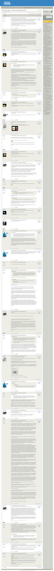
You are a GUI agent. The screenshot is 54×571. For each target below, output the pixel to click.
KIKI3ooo (4, 250)
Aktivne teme (46, 21)
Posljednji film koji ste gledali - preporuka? (48, 100)
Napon (4, 262)
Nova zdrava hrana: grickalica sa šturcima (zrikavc (48, 34)
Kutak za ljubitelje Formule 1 (48, 38)
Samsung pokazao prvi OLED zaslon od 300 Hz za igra (48, 32)
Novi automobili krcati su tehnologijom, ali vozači (48, 71)
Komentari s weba (10, 7)
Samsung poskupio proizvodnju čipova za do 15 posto (48, 62)
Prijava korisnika (47, 14)
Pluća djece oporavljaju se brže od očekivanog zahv (48, 58)
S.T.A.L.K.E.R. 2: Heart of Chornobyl (48, 90)
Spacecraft (4, 220)
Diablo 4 (46, 111)
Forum (6, 7)
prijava (31, 7)
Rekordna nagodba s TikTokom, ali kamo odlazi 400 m (48, 87)
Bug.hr (3, 7)
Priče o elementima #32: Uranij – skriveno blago (48, 88)
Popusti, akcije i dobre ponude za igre (48, 103)
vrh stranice (51, 569)
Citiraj (39, 32)
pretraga (51, 7)
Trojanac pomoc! (47, 66)
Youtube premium (47, 53)
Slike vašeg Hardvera (48, 76)
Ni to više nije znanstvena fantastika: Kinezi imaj (48, 85)
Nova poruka (39, 567)
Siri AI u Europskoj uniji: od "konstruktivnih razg (48, 104)
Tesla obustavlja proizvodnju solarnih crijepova (48, 23)
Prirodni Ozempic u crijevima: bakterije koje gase (18, 51)
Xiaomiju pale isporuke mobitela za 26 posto (48, 108)
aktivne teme (38, 7)
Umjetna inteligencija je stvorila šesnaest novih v (48, 91)
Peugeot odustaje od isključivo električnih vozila (48, 27)
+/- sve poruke (29, 13)
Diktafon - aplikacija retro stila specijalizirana (48, 112)
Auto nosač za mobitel (48, 83)
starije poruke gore (39, 13)
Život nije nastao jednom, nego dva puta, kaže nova (48, 95)
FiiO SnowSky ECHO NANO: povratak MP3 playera (48, 45)
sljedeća (5, 13)
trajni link (36, 49)
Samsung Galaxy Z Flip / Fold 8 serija (48, 39)
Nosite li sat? (46, 24)
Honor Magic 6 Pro (47, 60)
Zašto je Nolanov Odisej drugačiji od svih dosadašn (48, 74)
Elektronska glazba (47, 77)
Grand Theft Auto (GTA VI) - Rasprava (48, 28)
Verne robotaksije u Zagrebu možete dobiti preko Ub (48, 48)
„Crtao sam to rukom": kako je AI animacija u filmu (48, 105)
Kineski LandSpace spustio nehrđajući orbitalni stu (48, 82)
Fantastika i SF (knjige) (48, 79)
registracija (34, 7)
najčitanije (42, 7)
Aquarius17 (4, 553)
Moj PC (4, 149)
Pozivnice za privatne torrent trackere (48, 93)
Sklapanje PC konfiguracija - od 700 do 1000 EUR (48, 49)
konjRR (4, 92)
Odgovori (39, 31)
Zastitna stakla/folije (47, 97)
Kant (3, 112)
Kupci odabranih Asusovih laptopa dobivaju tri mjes (48, 109)
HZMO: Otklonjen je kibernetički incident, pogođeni (47, 114)
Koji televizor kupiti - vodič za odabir (48, 75)
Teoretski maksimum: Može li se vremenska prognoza (48, 98)
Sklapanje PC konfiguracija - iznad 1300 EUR (48, 54)
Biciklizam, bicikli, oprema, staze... (48, 59)
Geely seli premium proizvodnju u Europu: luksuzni (48, 56)
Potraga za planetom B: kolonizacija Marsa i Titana (48, 37)
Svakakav (4, 209)
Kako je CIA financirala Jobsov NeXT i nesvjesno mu (48, 64)
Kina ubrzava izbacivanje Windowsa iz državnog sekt (48, 43)
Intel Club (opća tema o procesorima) (48, 70)
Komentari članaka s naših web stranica (20, 7)
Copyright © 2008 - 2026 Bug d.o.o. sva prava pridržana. (27, 570)
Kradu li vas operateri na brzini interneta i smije (48, 52)
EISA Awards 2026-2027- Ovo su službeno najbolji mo (48, 29)
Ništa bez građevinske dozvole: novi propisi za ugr (48, 42)
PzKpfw (4, 135)
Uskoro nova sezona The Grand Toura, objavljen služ (48, 96)
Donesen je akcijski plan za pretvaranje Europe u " (48, 65)
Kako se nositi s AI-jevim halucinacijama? (48, 72)
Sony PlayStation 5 (47, 30)
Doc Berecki (5, 61)
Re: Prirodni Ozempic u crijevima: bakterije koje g (18, 30)
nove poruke (45, 7)
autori (48, 7)
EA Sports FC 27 (47, 110)
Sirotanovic (4, 30)
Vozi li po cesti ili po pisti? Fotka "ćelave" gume (48, 101)
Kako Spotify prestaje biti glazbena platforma (48, 80)
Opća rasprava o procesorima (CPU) (47, 36)
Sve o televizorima (47, 67)
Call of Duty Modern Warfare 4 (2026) (48, 51)
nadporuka (39, 49)
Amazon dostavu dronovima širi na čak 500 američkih (48, 41)
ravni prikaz (34, 13)
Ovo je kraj (4, 51)
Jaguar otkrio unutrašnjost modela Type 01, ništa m (48, 78)
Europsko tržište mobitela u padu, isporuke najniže (48, 68)
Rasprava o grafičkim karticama (48, 25)
